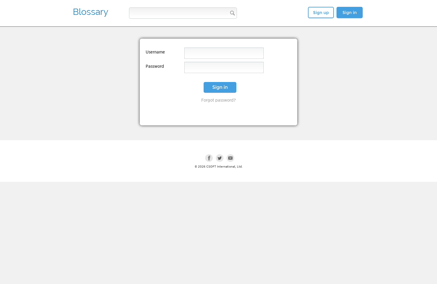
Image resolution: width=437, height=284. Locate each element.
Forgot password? (218, 100)
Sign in (349, 12)
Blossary (90, 12)
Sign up (321, 12)
